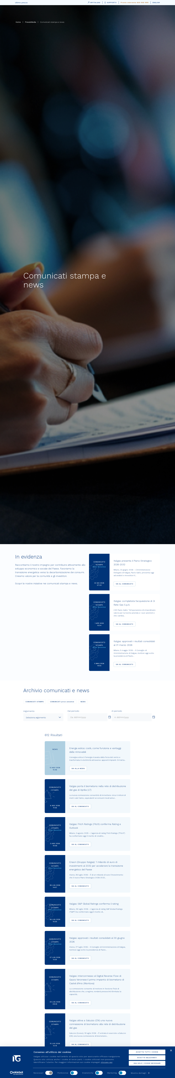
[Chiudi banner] (171, 1050)
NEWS (83, 702)
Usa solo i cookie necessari (147, 1063)
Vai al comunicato (124, 584)
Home (18, 22)
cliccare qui (106, 1062)
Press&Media (30, 22)
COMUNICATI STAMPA (34, 702)
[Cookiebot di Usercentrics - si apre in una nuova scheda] (16, 1073)
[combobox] (43, 717)
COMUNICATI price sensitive (62, 702)
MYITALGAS (93, 2)
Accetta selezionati (147, 1058)
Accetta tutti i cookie (147, 1052)
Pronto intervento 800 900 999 (134, 2)
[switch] (74, 1073)
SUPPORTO (112, 2)
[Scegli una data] (110, 717)
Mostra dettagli (138, 1073)
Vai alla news (78, 768)
